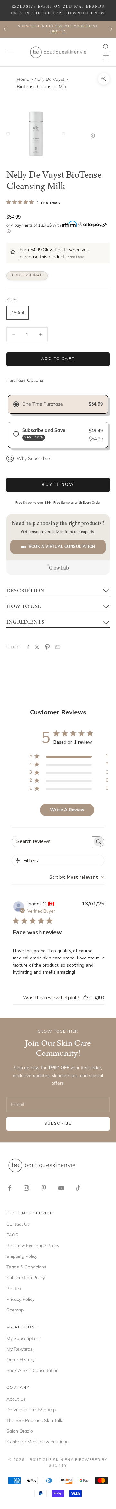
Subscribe (58, 1124)
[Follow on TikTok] (78, 1188)
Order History (20, 1360)
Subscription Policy (25, 1277)
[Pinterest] (94, 136)
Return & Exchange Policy (32, 1245)
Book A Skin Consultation (32, 1370)
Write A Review (67, 810)
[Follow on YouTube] (61, 1188)
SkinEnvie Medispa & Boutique (37, 1442)
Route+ (14, 1288)
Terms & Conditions (26, 1267)
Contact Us (18, 1224)
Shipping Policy (21, 1256)
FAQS (12, 1235)
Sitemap (15, 1310)
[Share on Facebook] (28, 647)
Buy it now (58, 485)
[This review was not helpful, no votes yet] (97, 997)
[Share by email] (57, 647)
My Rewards (19, 1349)
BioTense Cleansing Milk (42, 87)
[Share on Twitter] (37, 647)
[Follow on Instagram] (26, 1188)
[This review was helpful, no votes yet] (85, 997)
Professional (27, 275)
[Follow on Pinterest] (44, 1188)
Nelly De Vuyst (50, 79)
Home (23, 79)
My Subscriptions (24, 1338)
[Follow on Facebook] (9, 1188)
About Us (16, 1399)
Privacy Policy (20, 1299)
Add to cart (58, 359)
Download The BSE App (31, 1410)
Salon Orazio (19, 1431)
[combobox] (76, 877)
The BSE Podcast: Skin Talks (35, 1420)
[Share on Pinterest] (47, 647)
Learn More (75, 257)
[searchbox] (52, 841)
